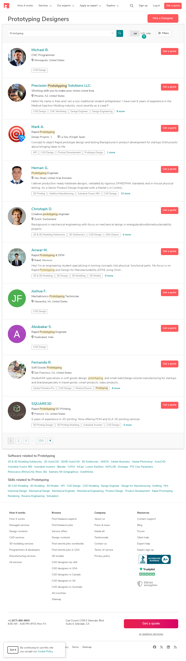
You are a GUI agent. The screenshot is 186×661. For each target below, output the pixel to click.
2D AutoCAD (51, 461)
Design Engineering (102, 111)
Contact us (100, 543)
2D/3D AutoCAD (70, 461)
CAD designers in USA (64, 568)
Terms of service (103, 550)
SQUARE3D (41, 404)
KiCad (80, 467)
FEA (166, 486)
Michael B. (40, 50)
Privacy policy (102, 556)
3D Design (62, 276)
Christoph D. (41, 209)
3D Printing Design (43, 425)
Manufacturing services (22, 556)
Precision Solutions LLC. (61, 86)
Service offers (59, 531)
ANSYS (104, 461)
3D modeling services (21, 543)
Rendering (13, 496)
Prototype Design (94, 152)
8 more (121, 111)
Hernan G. (39, 168)
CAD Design (39, 70)
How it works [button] (17, 513)
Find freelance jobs (62, 525)
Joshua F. (38, 291)
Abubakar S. (41, 327)
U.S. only (146, 33)
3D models (58, 556)
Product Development (69, 152)
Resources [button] (143, 513)
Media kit (99, 531)
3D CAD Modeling (18, 486)
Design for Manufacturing (135, 486)
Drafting (157, 486)
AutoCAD (160, 461)
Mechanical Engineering (90, 491)
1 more (111, 152)
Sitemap (56, 599)
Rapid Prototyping (162, 491)
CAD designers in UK (64, 581)
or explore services (151, 634)
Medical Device (84, 388)
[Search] (131, 6)
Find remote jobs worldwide (68, 543)
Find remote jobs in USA (66, 550)
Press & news (102, 525)
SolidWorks (86, 472)
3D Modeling (79, 276)
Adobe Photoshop (142, 461)
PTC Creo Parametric (141, 467)
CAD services (16, 537)
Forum (141, 531)
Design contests (18, 531)
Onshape (123, 467)
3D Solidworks (90, 461)
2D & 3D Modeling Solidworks (25, 461)
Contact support (146, 519)
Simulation (52, 496)
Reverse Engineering (33, 496)
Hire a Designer (163, 18)
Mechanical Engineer (63, 491)
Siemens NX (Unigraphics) (63, 472)
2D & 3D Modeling (43, 276)
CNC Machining (58, 111)
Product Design (114, 491)
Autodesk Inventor (92, 425)
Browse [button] (56, 513)
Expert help (143, 543)
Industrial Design (17, 491)
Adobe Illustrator (120, 461)
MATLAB (111, 467)
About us (99, 519)
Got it (13, 650)
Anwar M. (39, 250)
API (35, 152)
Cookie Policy (45, 651)
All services (15, 562)
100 (41, 440)
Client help (143, 537)
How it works (17, 519)
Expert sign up (145, 550)
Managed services (19, 525)
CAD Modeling (91, 486)
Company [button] (100, 513)
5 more (128, 425)
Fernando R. (41, 362)
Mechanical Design (39, 491)
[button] (45, 6)
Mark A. (37, 127)
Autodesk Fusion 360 (89, 194)
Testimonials (101, 537)
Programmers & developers (24, 550)
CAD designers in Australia (67, 587)
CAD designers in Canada (66, 574)
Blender (61, 467)
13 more (125, 193)
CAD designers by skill (64, 562)
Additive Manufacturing (61, 194)
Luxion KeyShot (95, 467)
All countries (59, 593)
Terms (75, 647)
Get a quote (173, 5)
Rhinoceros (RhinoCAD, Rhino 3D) (27, 472)
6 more (127, 234)
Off (135, 34)
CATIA (71, 467)
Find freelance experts (64, 519)
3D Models (95, 276)
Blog (139, 525)
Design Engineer (79, 111)
